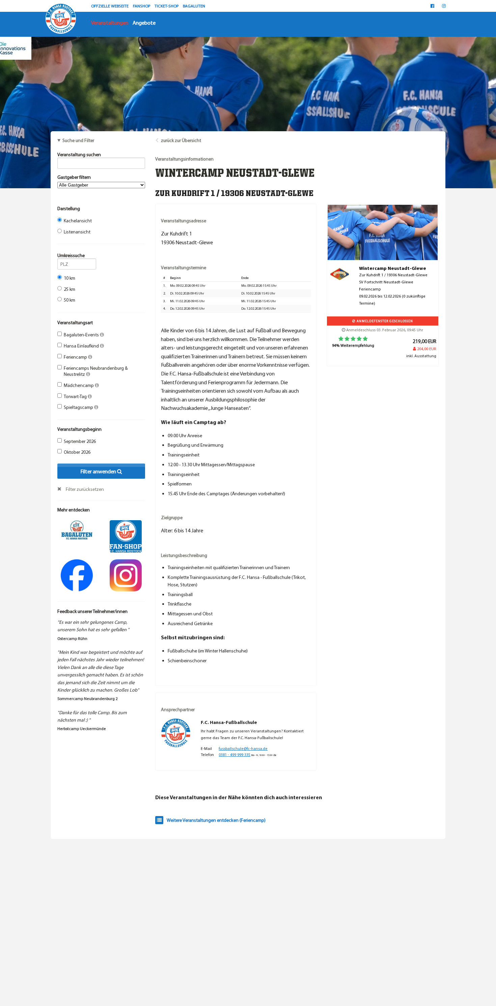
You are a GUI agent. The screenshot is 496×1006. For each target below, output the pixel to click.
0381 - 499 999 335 (234, 754)
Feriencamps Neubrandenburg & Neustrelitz (96, 371)
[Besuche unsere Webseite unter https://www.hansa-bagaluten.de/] (77, 529)
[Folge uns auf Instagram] (126, 574)
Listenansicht (77, 232)
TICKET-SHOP (167, 5)
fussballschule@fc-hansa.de (243, 748)
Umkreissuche (71, 255)
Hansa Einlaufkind (82, 346)
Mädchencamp (79, 385)
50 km (69, 300)
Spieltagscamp (79, 407)
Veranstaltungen (109, 22)
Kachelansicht (78, 221)
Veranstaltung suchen (79, 154)
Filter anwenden (98, 471)
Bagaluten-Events (82, 335)
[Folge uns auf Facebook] (77, 574)
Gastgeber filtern (74, 177)
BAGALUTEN (194, 5)
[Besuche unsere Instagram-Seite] (444, 5)
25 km (69, 289)
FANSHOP (142, 5)
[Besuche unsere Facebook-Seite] (432, 5)
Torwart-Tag (76, 396)
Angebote (144, 22)
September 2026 (80, 441)
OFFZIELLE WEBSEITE (110, 5)
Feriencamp (76, 357)
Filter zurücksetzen (85, 489)
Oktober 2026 (77, 452)
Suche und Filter (78, 140)
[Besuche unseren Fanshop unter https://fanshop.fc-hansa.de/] (126, 535)
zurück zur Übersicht (181, 140)
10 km (69, 278)
